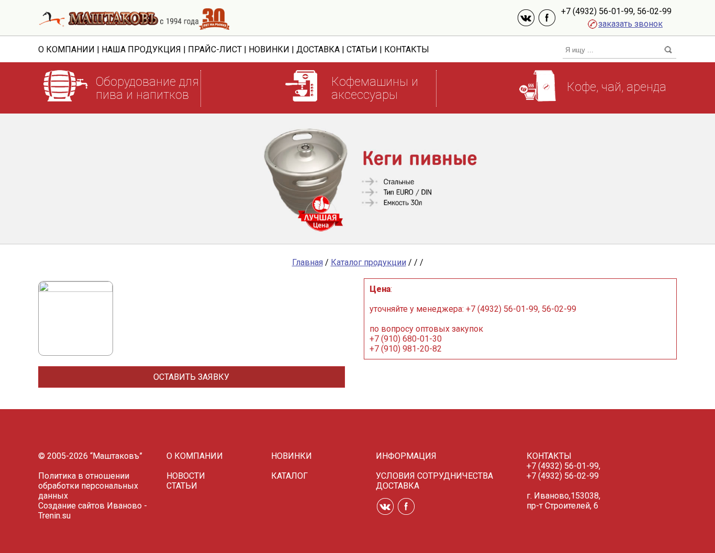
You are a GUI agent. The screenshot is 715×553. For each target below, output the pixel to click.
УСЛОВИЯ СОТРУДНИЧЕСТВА (434, 476)
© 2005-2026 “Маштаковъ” (90, 456)
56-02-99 (654, 11)
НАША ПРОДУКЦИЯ (141, 49)
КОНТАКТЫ (406, 49)
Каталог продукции (368, 262)
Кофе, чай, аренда (616, 87)
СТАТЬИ (362, 49)
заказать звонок (630, 24)
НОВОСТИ (185, 476)
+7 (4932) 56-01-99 (597, 11)
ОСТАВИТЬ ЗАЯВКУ (191, 377)
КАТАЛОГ (289, 476)
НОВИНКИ (269, 49)
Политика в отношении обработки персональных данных (88, 486)
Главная (307, 262)
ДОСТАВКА (318, 49)
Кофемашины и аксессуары (374, 88)
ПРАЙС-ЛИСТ (215, 49)
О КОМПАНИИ (66, 49)
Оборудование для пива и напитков (147, 88)
